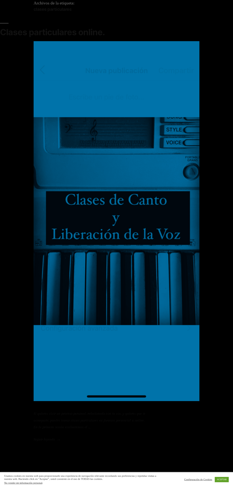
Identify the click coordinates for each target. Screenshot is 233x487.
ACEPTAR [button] (222, 479)
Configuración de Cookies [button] (198, 479)
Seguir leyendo (47, 439)
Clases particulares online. (52, 32)
